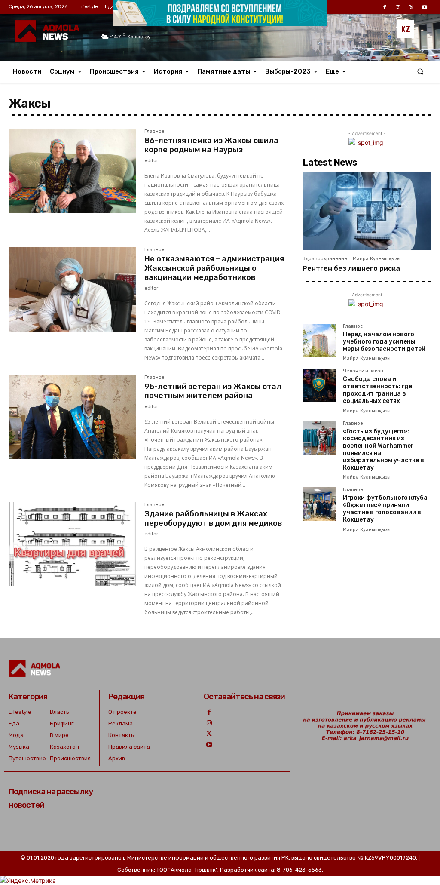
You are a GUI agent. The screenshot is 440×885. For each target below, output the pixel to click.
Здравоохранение (324, 258)
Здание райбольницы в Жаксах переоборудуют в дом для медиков (213, 518)
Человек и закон (363, 371)
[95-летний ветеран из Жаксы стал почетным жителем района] (72, 417)
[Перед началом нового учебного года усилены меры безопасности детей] (319, 340)
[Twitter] (209, 733)
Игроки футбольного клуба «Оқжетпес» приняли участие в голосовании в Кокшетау (385, 508)
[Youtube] (209, 744)
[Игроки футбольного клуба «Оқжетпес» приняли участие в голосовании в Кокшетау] (319, 504)
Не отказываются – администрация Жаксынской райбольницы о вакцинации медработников (214, 268)
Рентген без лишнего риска (351, 268)
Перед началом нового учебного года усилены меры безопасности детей (384, 342)
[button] (420, 72)
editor (151, 160)
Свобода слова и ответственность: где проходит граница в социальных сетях (377, 389)
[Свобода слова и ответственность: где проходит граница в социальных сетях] (319, 385)
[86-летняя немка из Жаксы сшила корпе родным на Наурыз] (72, 171)
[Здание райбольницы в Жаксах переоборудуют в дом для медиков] (72, 544)
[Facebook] (209, 712)
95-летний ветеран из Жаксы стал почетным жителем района (212, 391)
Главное (154, 131)
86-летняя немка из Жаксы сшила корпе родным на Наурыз (211, 145)
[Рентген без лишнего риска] (366, 211)
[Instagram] (209, 723)
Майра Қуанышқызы (376, 258)
